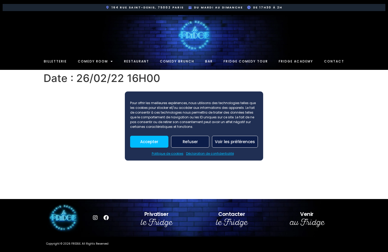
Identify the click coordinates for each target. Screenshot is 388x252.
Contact (334, 61)
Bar (209, 61)
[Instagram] (95, 217)
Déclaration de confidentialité (210, 153)
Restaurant (136, 61)
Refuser (190, 141)
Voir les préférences (235, 141)
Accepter (149, 141)
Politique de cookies (167, 153)
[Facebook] (106, 217)
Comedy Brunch (177, 61)
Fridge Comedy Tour (246, 61)
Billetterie (55, 61)
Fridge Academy (296, 61)
